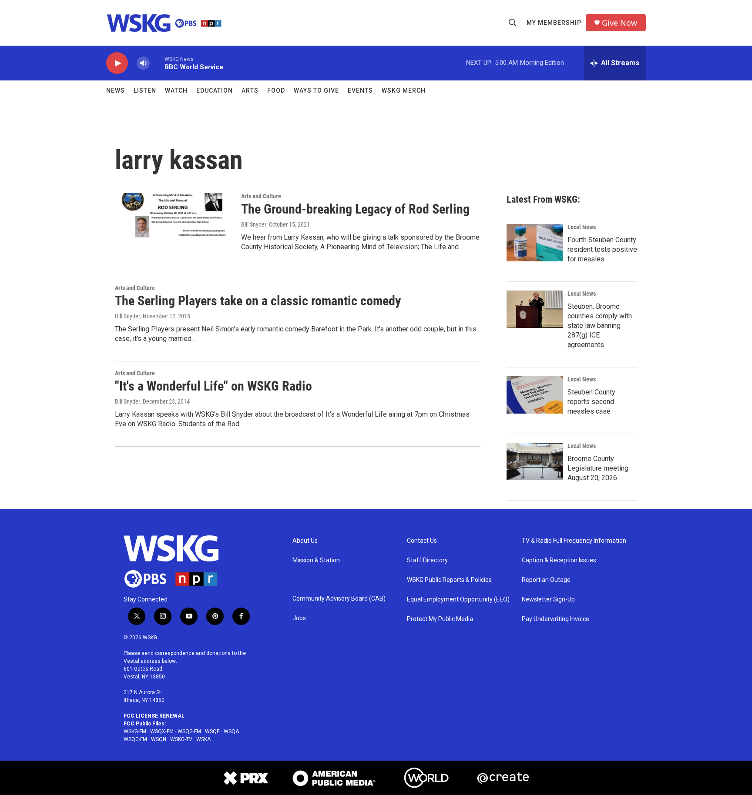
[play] (117, 63)
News (115, 90)
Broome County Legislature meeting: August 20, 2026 (598, 468)
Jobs (299, 618)
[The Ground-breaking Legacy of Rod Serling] (173, 225)
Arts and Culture (261, 196)
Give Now (619, 22)
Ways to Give (316, 90)
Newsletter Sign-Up (548, 599)
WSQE (212, 731)
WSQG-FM (189, 731)
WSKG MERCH (404, 90)
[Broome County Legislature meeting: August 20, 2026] (535, 461)
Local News (581, 227)
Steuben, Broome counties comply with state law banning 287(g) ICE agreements (599, 325)
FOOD (276, 90)
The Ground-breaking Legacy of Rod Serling (355, 209)
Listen (145, 90)
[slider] (157, 62)
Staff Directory (427, 560)
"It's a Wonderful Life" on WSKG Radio (213, 386)
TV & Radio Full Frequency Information (574, 541)
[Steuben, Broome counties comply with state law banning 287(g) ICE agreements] (535, 309)
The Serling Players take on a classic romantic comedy (258, 300)
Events (360, 90)
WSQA (231, 731)
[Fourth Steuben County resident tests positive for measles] (535, 242)
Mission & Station (316, 560)
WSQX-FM (162, 731)
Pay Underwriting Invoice (555, 619)
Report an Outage (546, 580)
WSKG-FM (135, 731)
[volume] (143, 63)
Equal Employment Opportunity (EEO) (458, 599)
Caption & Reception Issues (559, 560)
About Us (305, 541)
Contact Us (422, 541)
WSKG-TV (181, 739)
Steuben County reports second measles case (591, 401)
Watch (176, 90)
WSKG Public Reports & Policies (449, 580)
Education (214, 90)
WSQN (158, 739)
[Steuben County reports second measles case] (535, 395)
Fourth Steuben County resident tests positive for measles (602, 249)
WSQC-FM (135, 739)
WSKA (203, 739)
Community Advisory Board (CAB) (339, 598)
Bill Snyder (253, 224)
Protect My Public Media (440, 619)
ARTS (250, 90)
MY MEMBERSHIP (554, 22)
